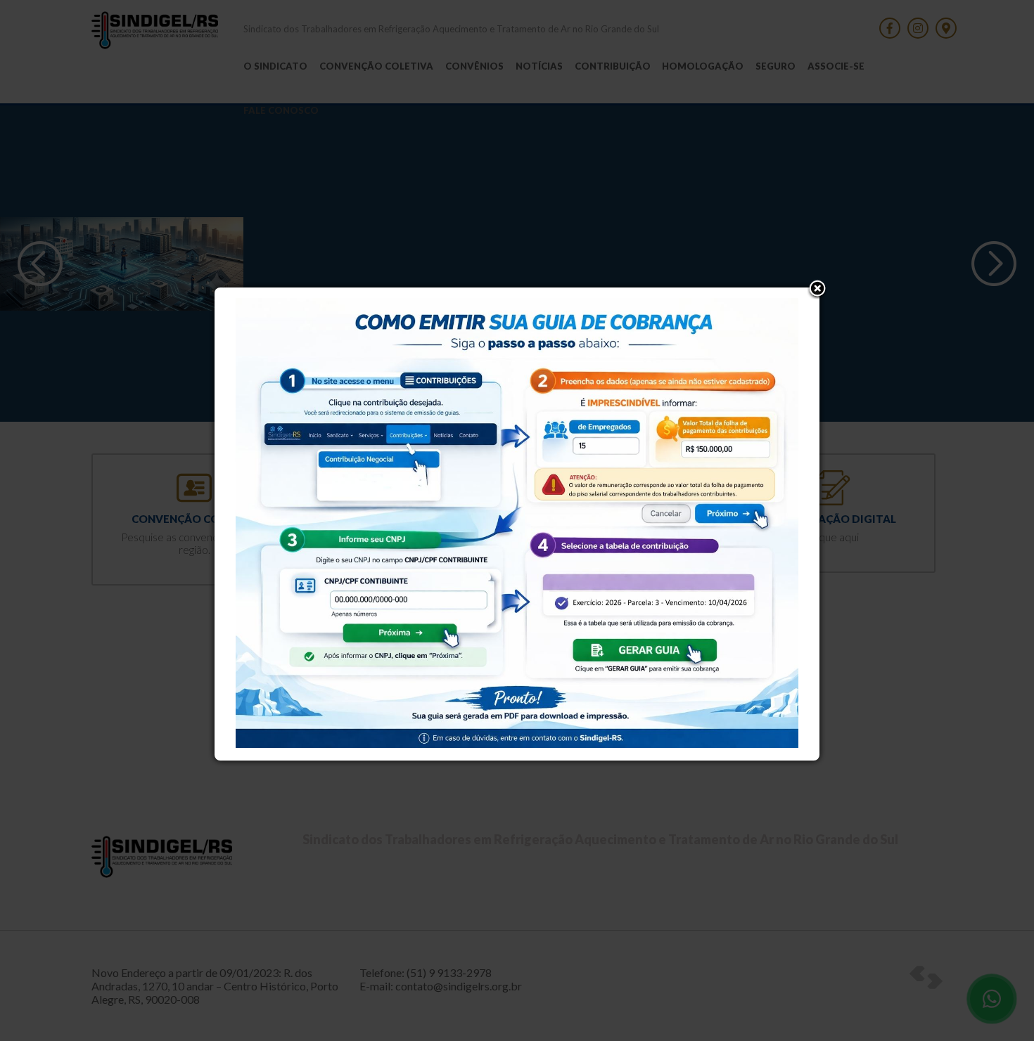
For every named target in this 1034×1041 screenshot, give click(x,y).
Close (817, 289)
